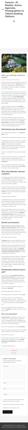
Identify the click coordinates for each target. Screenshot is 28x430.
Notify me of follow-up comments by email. (14, 404)
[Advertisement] (14, 36)
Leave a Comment (6, 79)
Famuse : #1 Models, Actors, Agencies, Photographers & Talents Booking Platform (14, 9)
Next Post (14, 353)
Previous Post (14, 350)
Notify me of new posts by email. (11, 407)
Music (12, 79)
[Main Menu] (14, 21)
